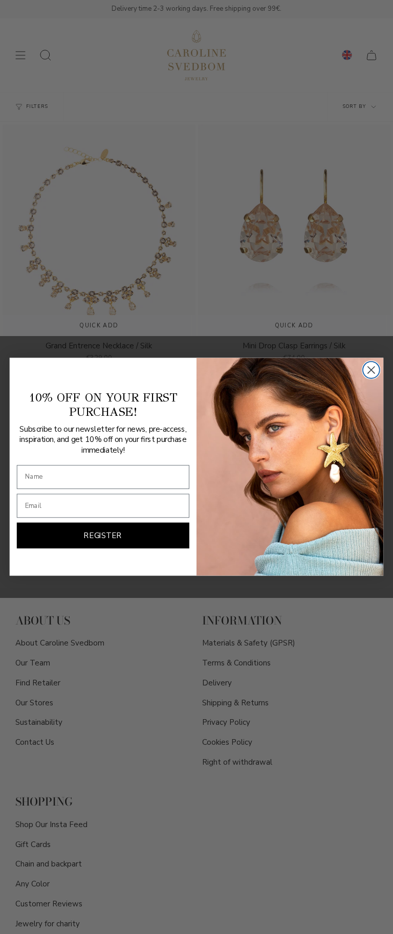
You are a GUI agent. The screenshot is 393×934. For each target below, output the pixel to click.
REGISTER (103, 535)
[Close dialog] (371, 370)
